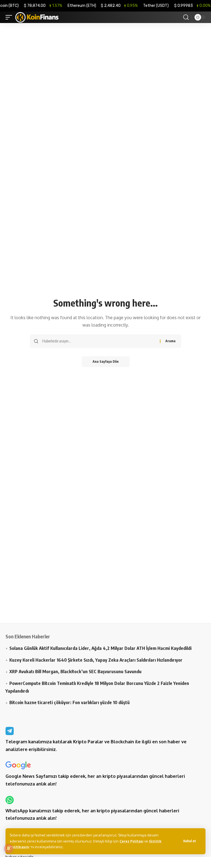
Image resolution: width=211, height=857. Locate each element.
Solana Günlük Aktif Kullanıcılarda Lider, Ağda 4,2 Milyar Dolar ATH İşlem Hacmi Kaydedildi (100, 648)
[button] (189, 841)
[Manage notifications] (8, 848)
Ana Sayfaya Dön (106, 361)
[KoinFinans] (37, 17)
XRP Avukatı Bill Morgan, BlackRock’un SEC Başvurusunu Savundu (75, 671)
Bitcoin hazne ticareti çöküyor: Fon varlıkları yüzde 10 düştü (69, 702)
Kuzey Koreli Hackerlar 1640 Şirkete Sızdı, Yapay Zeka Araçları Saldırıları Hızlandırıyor (95, 660)
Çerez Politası (131, 841)
